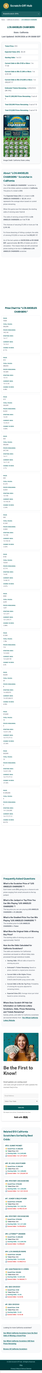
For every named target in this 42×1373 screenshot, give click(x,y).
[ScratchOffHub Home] (21, 6)
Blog (21, 1365)
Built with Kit (21, 1117)
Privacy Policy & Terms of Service (21, 1368)
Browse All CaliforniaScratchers (15, 1349)
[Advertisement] (21, 281)
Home (3, 20)
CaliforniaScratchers (13, 20)
